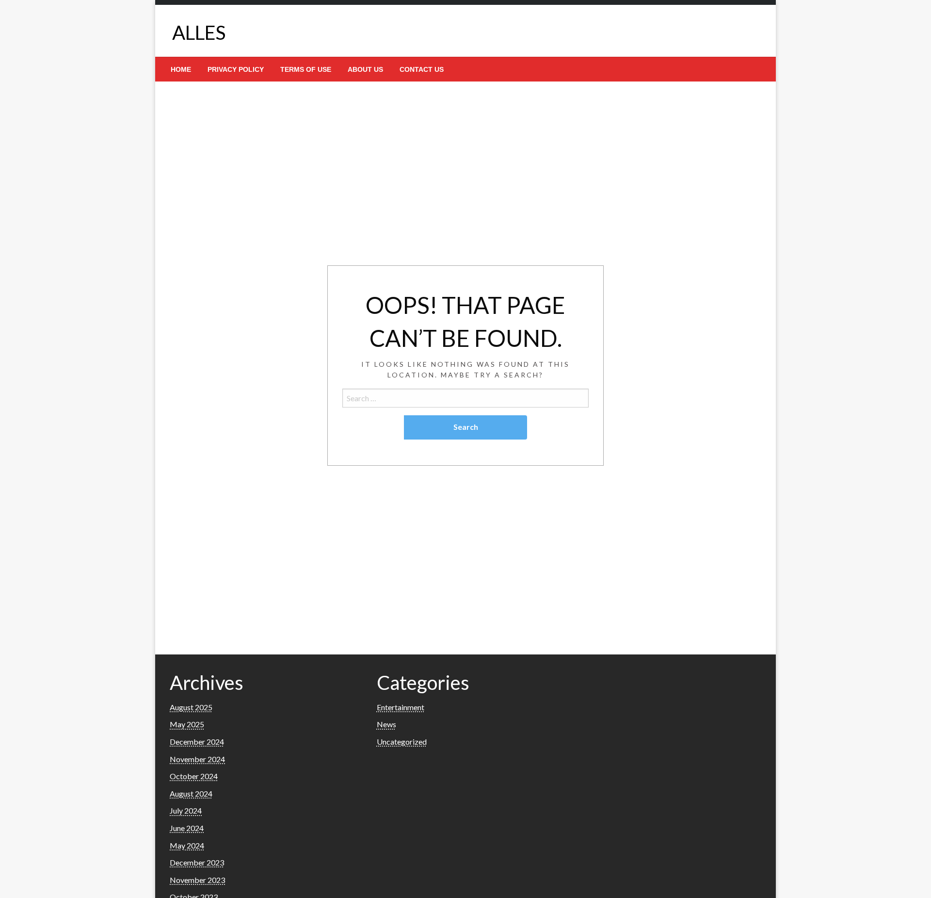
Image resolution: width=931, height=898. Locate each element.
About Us (365, 69)
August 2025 (191, 707)
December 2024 (197, 741)
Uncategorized (402, 741)
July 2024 (186, 810)
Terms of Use (305, 69)
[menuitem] (180, 69)
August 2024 (191, 793)
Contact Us (422, 69)
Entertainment (400, 707)
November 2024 (197, 759)
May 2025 (187, 724)
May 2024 (187, 845)
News (386, 724)
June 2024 (187, 828)
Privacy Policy (236, 69)
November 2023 (197, 879)
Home (181, 69)
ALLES (198, 32)
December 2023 (197, 862)
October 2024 (194, 776)
